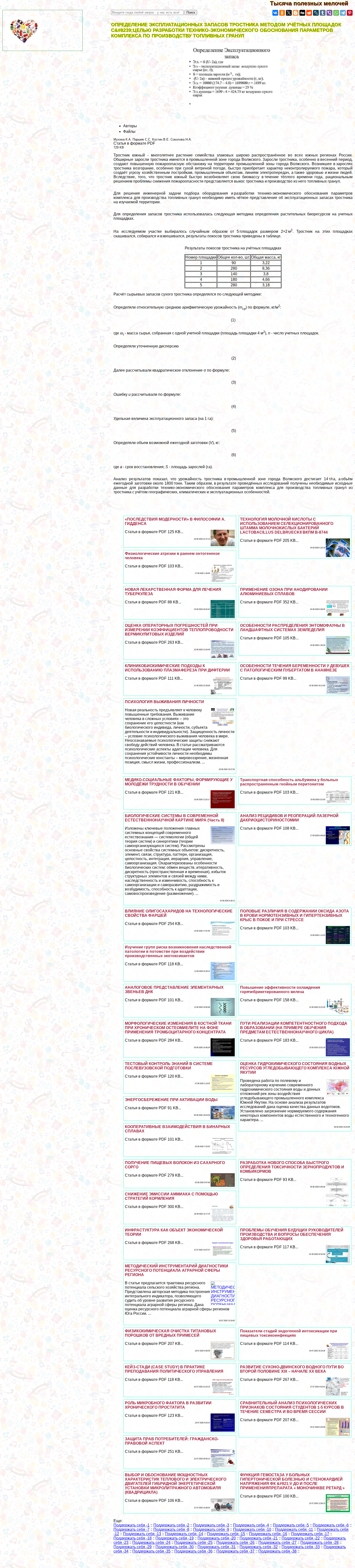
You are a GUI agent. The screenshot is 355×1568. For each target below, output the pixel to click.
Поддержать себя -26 (235, 1542)
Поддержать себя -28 (319, 1542)
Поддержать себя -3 (211, 1525)
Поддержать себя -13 (142, 1534)
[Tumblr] (323, 13)
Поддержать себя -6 (331, 1525)
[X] (289, 13)
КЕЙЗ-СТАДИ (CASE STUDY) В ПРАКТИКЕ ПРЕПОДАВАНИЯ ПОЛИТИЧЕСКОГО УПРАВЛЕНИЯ (174, 1369)
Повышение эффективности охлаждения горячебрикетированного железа (280, 989)
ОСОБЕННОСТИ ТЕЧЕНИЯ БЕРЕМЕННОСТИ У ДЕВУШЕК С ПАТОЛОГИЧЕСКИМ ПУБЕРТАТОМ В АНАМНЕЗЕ (294, 668)
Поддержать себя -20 (217, 1538)
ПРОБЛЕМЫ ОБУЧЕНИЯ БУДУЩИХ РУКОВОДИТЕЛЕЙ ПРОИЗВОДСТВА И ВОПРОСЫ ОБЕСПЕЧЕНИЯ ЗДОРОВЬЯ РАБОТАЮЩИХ (291, 1234)
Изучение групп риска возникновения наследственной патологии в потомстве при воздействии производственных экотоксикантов (178, 951)
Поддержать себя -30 (175, 1547)
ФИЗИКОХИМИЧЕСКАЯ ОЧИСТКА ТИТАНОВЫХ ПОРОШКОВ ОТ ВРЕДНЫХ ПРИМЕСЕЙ (170, 1333)
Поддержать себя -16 (268, 1534)
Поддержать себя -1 (131, 1525)
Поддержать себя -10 (252, 1529)
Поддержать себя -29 (133, 1547)
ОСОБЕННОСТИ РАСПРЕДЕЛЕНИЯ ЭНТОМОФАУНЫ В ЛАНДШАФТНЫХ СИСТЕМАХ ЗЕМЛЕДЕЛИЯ (292, 627)
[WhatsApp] (336, 13)
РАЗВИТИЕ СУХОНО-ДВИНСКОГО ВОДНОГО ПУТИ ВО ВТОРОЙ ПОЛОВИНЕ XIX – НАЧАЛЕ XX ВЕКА (292, 1369)
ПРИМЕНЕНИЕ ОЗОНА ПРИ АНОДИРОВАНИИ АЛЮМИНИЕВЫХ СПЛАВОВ (284, 591)
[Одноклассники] (282, 13)
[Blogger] (295, 13)
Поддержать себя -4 (251, 1525)
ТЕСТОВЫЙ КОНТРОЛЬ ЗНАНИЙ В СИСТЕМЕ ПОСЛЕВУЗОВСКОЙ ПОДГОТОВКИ (169, 1066)
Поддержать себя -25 (193, 1542)
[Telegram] (343, 13)
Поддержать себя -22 (301, 1538)
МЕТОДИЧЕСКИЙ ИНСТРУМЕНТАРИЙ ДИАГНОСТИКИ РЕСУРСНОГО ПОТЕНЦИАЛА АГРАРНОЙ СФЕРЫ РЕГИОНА (176, 1270)
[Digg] (302, 13)
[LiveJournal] (316, 13)
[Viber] (329, 13)
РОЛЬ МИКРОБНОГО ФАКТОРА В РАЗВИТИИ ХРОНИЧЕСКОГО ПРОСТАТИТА (168, 1405)
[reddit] (309, 13)
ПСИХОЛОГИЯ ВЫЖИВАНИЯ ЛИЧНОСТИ (164, 702)
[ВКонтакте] (275, 13)
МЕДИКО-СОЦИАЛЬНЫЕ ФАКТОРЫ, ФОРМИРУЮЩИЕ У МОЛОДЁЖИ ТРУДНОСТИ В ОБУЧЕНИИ (179, 782)
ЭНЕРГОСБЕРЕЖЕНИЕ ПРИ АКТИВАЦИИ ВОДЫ (171, 1100)
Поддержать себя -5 (291, 1525)
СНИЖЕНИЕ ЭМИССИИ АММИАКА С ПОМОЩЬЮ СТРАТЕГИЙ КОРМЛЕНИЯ (171, 1196)
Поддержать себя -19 (175, 1538)
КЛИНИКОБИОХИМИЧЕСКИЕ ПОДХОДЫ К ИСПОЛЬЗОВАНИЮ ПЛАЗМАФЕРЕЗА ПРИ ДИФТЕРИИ (177, 668)
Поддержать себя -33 (301, 1547)
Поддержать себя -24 (151, 1542)
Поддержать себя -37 (235, 1551)
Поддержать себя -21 (259, 1538)
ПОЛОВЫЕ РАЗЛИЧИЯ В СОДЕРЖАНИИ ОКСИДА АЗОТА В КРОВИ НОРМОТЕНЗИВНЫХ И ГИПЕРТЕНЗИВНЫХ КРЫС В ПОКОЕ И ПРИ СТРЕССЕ (294, 915)
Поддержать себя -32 (259, 1547)
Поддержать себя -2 (171, 1525)
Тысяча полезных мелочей (312, 3)
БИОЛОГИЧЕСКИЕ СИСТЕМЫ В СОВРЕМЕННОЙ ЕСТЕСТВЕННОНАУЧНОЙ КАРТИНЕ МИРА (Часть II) (174, 818)
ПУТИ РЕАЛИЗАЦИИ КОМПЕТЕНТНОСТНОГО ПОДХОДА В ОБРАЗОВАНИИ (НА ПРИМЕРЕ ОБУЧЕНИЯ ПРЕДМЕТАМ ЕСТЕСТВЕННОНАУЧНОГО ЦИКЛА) (293, 1027)
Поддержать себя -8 (171, 1529)
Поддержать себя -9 (211, 1529)
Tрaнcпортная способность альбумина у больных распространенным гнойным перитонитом (289, 782)
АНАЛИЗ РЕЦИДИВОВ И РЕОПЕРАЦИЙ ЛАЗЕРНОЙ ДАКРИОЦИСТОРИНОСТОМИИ (289, 818)
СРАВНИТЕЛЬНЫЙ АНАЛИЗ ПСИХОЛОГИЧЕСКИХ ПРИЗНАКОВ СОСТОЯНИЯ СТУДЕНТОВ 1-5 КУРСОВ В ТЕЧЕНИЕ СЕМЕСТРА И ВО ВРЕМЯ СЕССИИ (292, 1407)
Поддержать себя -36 (193, 1551)
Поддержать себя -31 (217, 1547)
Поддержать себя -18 (133, 1538)
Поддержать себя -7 (131, 1529)
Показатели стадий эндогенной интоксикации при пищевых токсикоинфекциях (288, 1333)
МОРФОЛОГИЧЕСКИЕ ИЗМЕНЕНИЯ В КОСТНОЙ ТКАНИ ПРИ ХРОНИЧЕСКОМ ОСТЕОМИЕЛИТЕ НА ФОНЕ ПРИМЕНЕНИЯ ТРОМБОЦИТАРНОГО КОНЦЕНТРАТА (178, 1027)
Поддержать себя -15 (226, 1534)
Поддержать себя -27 (277, 1542)
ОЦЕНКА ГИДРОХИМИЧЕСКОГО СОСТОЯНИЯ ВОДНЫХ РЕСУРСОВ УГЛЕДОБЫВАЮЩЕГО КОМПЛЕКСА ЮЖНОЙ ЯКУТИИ (294, 1068)
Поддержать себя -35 (151, 1551)
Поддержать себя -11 (294, 1529)
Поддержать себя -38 (277, 1551)
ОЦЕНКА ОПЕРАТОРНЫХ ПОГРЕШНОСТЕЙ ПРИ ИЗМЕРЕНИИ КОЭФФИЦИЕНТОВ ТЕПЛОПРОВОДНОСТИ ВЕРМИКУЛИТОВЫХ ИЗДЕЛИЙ (179, 629)
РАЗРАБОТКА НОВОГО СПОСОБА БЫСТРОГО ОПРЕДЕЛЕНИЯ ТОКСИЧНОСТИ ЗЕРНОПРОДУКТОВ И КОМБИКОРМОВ (292, 1167)
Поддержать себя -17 (310, 1534)
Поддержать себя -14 (184, 1534)
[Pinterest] (350, 13)
